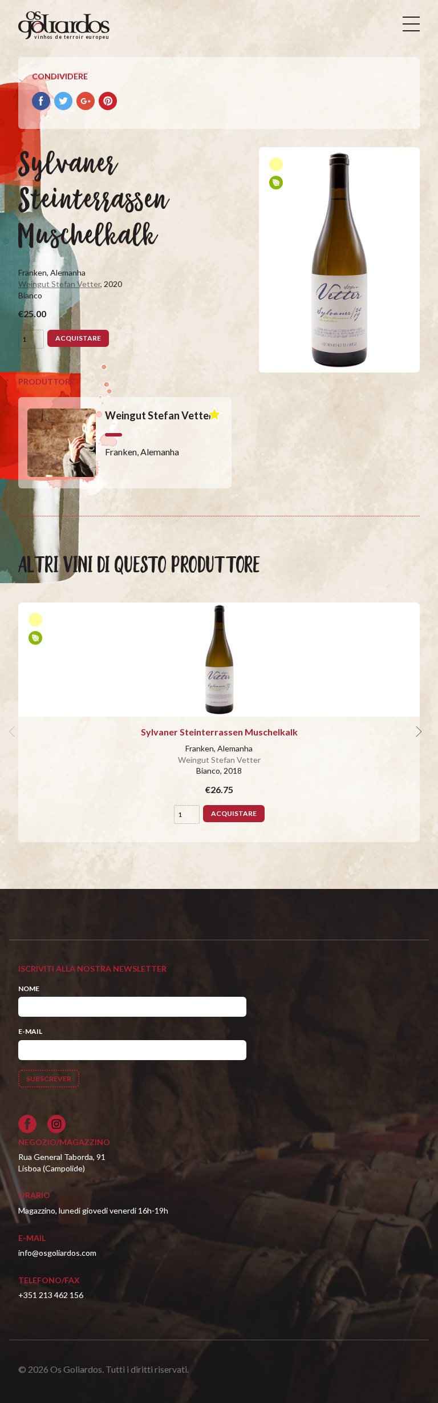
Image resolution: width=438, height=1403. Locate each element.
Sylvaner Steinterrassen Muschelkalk (219, 731)
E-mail (30, 1031)
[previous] (14, 732)
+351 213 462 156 (50, 1295)
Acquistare (78, 338)
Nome (28, 988)
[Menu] (411, 24)
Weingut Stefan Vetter (59, 284)
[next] (417, 732)
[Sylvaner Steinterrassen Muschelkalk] (219, 660)
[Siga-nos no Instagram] (56, 1124)
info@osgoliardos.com (57, 1253)
